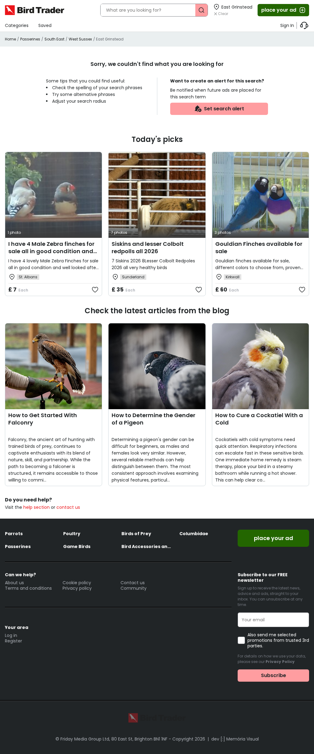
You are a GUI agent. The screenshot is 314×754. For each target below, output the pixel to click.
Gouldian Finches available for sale (258, 247)
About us (14, 583)
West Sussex (80, 39)
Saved (45, 25)
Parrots (14, 533)
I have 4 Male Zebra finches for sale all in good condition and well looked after (51, 251)
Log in (11, 635)
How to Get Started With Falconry (42, 418)
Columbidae (193, 533)
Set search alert (224, 108)
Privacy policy (77, 588)
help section (36, 507)
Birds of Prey (136, 533)
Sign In (287, 25)
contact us (68, 507)
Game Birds (76, 546)
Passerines (30, 39)
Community (134, 588)
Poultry (71, 533)
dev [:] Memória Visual (235, 739)
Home (10, 39)
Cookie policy (77, 583)
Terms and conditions (28, 588)
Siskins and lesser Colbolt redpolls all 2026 (148, 247)
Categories (17, 25)
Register (13, 641)
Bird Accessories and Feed (147, 546)
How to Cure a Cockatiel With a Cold (259, 418)
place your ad (278, 9)
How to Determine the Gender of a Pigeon (153, 418)
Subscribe (273, 675)
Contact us (133, 583)
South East (54, 39)
